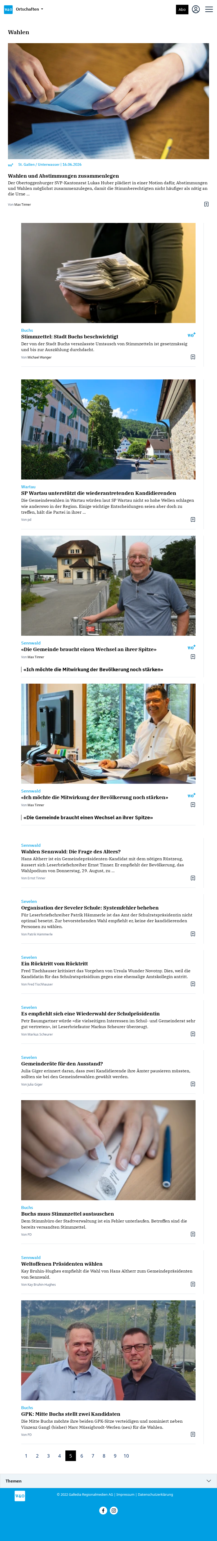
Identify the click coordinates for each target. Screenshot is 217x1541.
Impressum (125, 1494)
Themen (14, 1481)
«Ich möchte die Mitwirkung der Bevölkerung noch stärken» (93, 669)
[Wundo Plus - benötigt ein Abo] (10, 164)
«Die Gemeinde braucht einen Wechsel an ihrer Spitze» (88, 817)
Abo (182, 9)
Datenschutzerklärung (155, 1494)
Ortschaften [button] (28, 9)
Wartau (28, 486)
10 (126, 1456)
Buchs (27, 330)
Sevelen (29, 901)
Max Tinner (22, 204)
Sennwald (30, 643)
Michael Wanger (40, 357)
